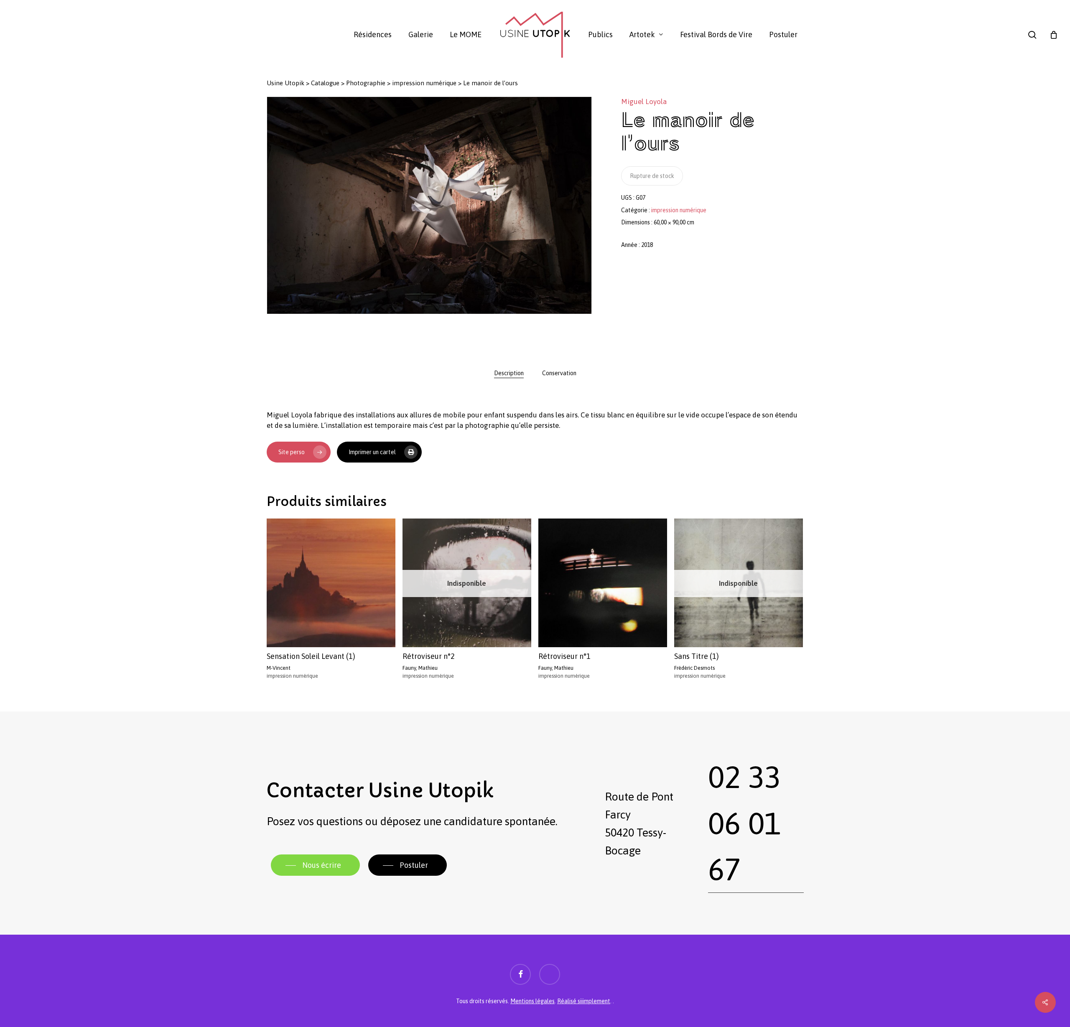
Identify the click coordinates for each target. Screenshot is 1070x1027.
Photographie (365, 82)
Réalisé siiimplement (583, 1001)
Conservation (559, 373)
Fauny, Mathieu (420, 668)
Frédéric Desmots (694, 668)
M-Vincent (278, 668)
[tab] (509, 373)
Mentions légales (532, 1001)
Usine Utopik (285, 82)
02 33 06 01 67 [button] (744, 823)
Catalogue (325, 82)
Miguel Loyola (644, 101)
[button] (315, 865)
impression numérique (424, 82)
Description (509, 373)
